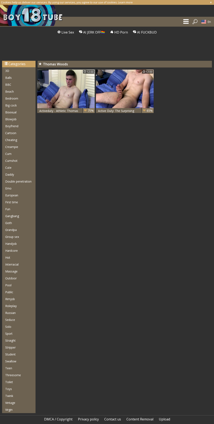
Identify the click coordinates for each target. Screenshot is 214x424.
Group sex (12, 237)
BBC (8, 85)
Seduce (10, 320)
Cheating (11, 140)
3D (7, 71)
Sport (9, 334)
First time (11, 202)
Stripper (10, 347)
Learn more (125, 2)
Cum (8, 154)
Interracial (12, 264)
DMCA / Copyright (58, 419)
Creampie (11, 147)
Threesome (13, 375)
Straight (10, 340)
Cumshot (11, 161)
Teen (8, 368)
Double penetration (18, 181)
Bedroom (11, 98)
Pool (8, 285)
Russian (10, 313)
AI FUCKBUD (146, 32)
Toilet (9, 382)
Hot (7, 257)
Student (10, 354)
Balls (8, 78)
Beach (9, 91)
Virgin (9, 410)
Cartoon (10, 133)
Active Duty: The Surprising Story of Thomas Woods (125, 111)
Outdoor (11, 278)
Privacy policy (88, 419)
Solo (8, 327)
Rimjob (10, 299)
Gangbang (12, 216)
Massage (11, 271)
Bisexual (11, 112)
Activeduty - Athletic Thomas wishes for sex (66, 111)
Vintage (10, 403)
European (11, 195)
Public (9, 292)
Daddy (9, 174)
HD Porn (120, 32)
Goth (8, 223)
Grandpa (11, 230)
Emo (8, 188)
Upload (164, 419)
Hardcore (11, 251)
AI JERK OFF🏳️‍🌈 (93, 32)
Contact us (112, 419)
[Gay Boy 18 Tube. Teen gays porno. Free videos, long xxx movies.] (33, 15)
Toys (8, 389)
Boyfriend (11, 126)
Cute (8, 168)
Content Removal (139, 419)
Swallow (10, 361)
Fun (7, 209)
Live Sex (67, 32)
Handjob (11, 244)
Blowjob (11, 119)
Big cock (11, 105)
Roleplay (11, 306)
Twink (9, 396)
